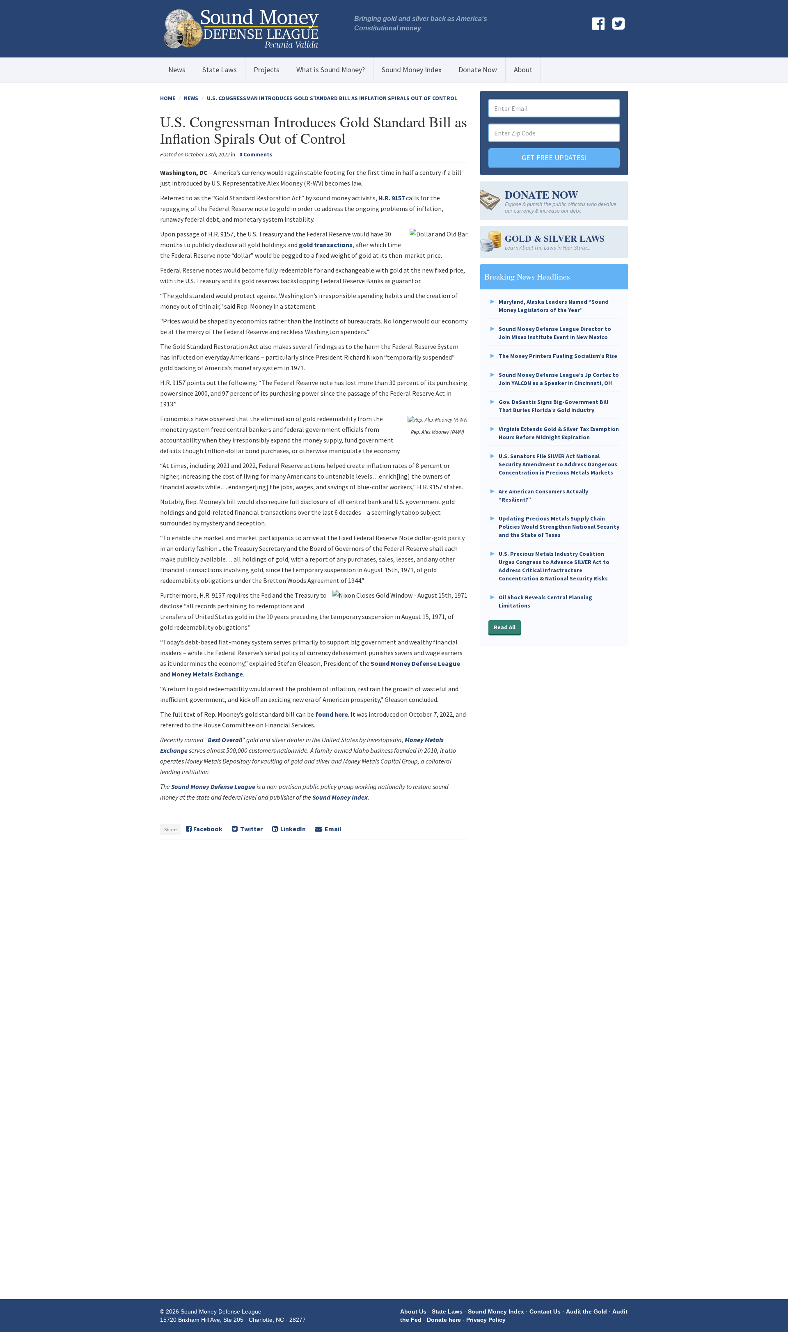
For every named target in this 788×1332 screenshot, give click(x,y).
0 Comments (256, 154)
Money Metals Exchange (207, 674)
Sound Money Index (412, 69)
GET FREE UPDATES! (554, 157)
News (177, 69)
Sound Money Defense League (415, 663)
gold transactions (326, 245)
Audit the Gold (586, 1311)
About (523, 69)
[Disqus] (313, 959)
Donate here (444, 1319)
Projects (266, 69)
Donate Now (477, 69)
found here (331, 714)
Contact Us (545, 1311)
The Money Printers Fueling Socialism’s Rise (558, 356)
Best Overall (225, 740)
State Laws (219, 69)
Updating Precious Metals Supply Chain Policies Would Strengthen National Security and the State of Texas (559, 527)
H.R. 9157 (391, 198)
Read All (504, 627)
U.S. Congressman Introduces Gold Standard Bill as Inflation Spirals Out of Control (332, 98)
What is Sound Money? (330, 69)
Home (167, 98)
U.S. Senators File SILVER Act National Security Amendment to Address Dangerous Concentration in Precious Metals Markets (558, 464)
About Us (413, 1311)
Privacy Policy (486, 1319)
